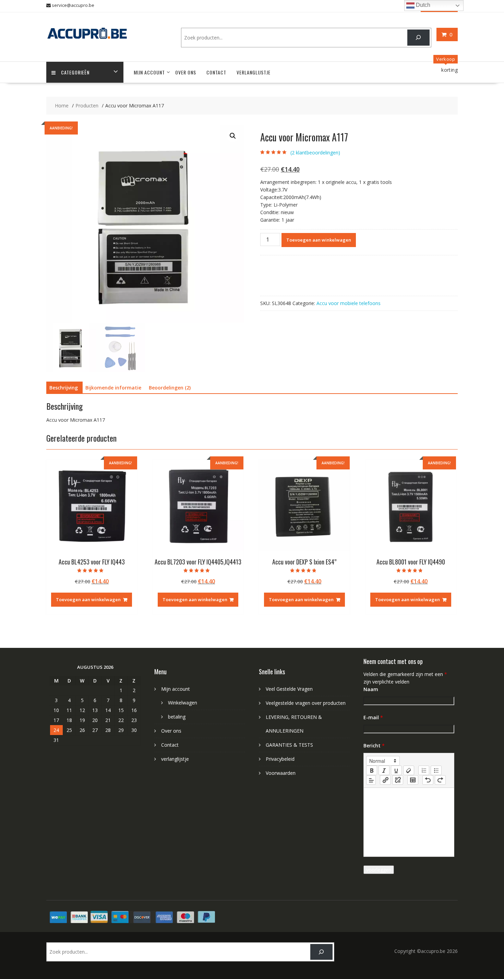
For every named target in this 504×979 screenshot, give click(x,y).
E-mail (373, 717)
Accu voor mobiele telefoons (348, 303)
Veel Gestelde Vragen (289, 689)
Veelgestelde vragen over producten (306, 703)
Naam (370, 689)
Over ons (185, 72)
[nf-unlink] (397, 780)
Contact (216, 72)
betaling (176, 716)
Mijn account (149, 72)
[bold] (371, 770)
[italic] (384, 770)
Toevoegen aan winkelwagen (318, 240)
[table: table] (412, 780)
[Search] (418, 38)
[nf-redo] (440, 780)
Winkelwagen (182, 702)
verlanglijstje (254, 72)
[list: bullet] (436, 770)
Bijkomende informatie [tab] (113, 387)
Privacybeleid (280, 759)
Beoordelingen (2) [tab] (170, 387)
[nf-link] (385, 780)
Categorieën (75, 72)
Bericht (374, 745)
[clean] (408, 770)
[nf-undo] (427, 780)
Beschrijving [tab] (63, 387)
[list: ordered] (423, 770)
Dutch (422, 5)
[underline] (396, 770)
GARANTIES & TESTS (289, 745)
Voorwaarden (281, 773)
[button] (233, 136)
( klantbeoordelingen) (315, 152)
